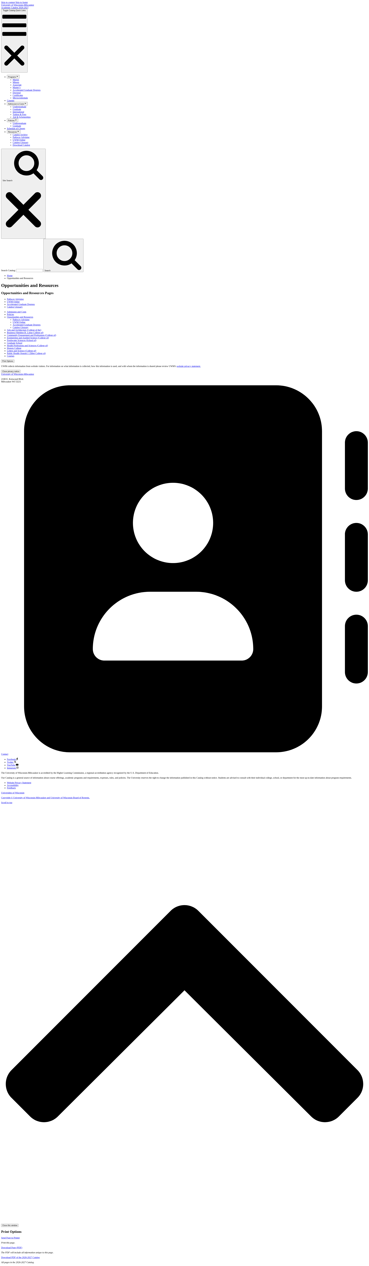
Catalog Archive (20, 134)
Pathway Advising (21, 137)
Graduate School (14, 343)
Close (10, 371)
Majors (16, 79)
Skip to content (8, 2)
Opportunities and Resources (20, 317)
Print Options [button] (7, 361)
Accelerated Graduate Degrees (27, 90)
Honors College (14, 348)
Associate (17, 85)
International (18, 112)
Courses (10, 100)
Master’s (16, 87)
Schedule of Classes (16, 128)
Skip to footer (21, 2)
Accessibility (13, 785)
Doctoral (17, 92)
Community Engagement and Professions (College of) (31, 335)
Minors (16, 82)
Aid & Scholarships (22, 117)
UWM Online (19, 140)
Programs (12, 77)
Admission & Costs (16, 104)
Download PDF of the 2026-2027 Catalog (20, 1257)
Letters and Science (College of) (21, 351)
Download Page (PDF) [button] (11, 1247)
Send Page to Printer (10, 1238)
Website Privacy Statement (19, 782)
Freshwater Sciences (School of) (21, 340)
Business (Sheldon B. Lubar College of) (25, 332)
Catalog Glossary (20, 142)
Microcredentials (20, 98)
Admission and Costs (16, 312)
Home (10, 275)
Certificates (18, 95)
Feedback (11, 788)
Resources (12, 132)
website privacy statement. (189, 366)
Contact (4, 754)
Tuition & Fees (19, 114)
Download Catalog (21, 145)
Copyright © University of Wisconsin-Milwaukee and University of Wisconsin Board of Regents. (45, 797)
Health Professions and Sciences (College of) (27, 345)
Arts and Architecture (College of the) (24, 330)
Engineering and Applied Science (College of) (28, 338)
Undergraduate (19, 106)
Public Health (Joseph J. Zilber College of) (26, 353)
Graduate (17, 109)
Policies (11, 120)
